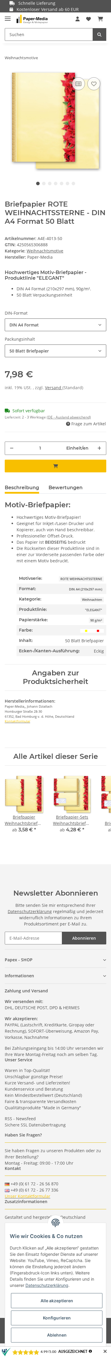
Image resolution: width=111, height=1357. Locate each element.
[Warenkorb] (100, 19)
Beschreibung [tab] (22, 487)
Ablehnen (57, 1334)
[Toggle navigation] (8, 16)
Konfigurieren (57, 1317)
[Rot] (98, 630)
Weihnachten (92, 600)
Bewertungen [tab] (66, 487)
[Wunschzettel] (88, 19)
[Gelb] (86, 630)
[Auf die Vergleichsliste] (78, 83)
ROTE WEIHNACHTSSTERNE (81, 579)
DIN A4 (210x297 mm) (85, 589)
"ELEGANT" (93, 610)
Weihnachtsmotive (45, 251)
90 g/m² (96, 620)
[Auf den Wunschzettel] (93, 83)
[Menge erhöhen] (99, 448)
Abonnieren (84, 938)
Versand (53, 387)
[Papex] (32, 19)
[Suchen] (99, 34)
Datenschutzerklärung (30, 911)
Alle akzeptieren (57, 1300)
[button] (77, 19)
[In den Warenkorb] (55, 466)
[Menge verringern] (11, 448)
